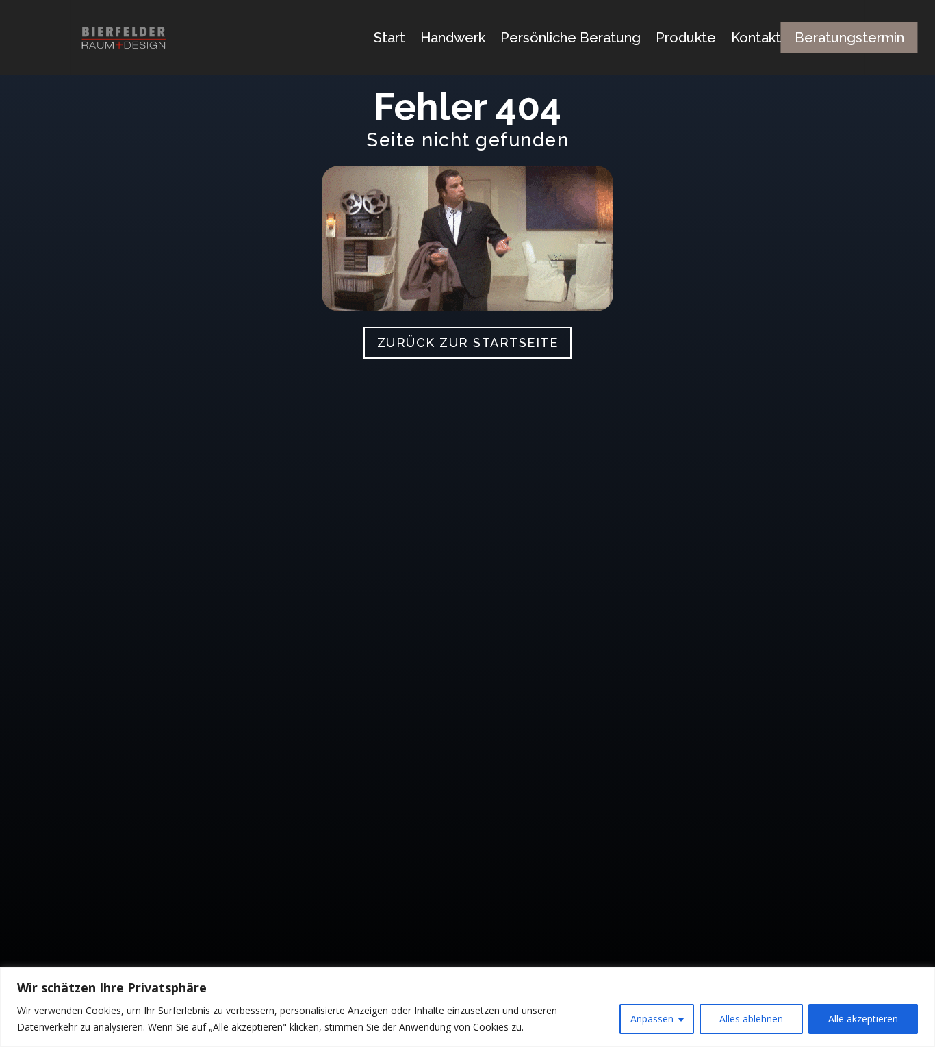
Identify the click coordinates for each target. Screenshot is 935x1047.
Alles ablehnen (751, 1018)
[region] (467, 1007)
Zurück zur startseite (468, 342)
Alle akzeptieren (863, 1018)
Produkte (686, 37)
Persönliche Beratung (570, 37)
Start (389, 37)
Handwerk (452, 37)
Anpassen (652, 1018)
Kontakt (756, 37)
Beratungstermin (849, 37)
